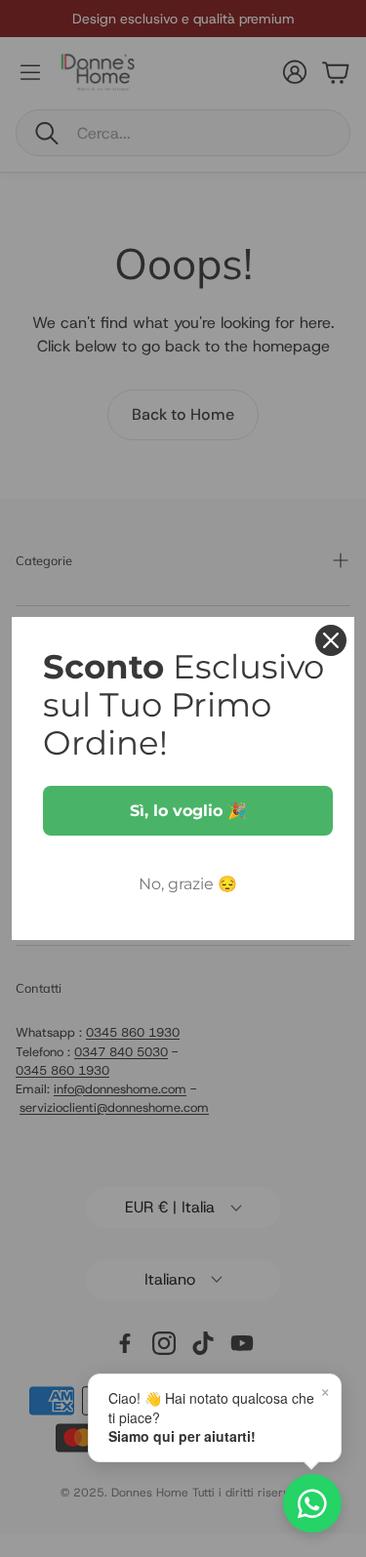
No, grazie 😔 (188, 884)
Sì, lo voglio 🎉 (188, 810)
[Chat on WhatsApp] (312, 1503)
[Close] (330, 640)
